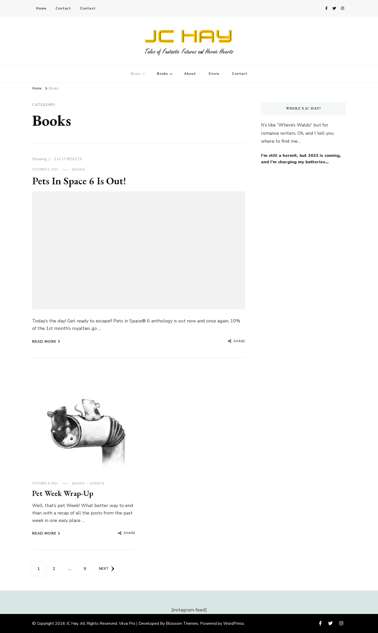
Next (104, 568)
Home (41, 8)
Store (214, 73)
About (190, 73)
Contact (63, 8)
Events (97, 483)
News (136, 73)
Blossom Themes (182, 623)
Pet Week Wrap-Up (62, 493)
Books (162, 73)
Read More (44, 341)
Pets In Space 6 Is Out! (79, 180)
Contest (88, 8)
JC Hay (72, 623)
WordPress (233, 623)
